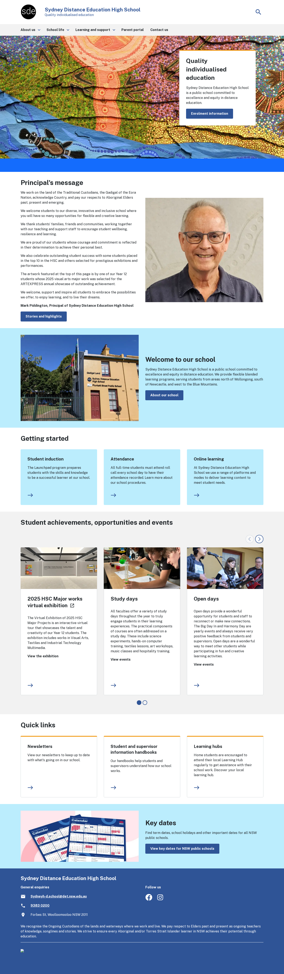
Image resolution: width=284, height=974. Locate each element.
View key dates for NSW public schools (182, 849)
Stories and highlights (44, 316)
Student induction (45, 459)
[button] (30, 30)
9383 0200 (40, 906)
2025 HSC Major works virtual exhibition (55, 602)
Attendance (122, 459)
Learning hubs (208, 746)
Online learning (209, 459)
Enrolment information (209, 114)
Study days (124, 599)
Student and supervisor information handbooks (134, 749)
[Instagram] (160, 899)
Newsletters (39, 746)
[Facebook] (148, 899)
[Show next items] (259, 539)
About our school (164, 395)
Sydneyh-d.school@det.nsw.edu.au (59, 896)
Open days (206, 599)
